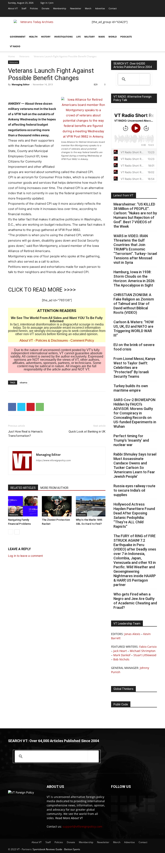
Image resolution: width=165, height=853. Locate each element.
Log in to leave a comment (25, 555)
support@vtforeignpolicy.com (82, 826)
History (46, 36)
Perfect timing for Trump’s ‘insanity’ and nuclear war (131, 440)
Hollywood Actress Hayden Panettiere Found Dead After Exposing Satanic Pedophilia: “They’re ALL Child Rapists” (134, 515)
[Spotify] (127, 14)
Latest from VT (123, 195)
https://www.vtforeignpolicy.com (53, 460)
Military (89, 36)
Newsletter (75, 8)
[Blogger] (88, 14)
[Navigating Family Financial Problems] (23, 506)
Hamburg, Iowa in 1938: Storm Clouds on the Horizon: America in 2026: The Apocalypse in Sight (134, 278)
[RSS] (121, 14)
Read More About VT (69, 818)
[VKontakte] (141, 14)
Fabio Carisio (148, 647)
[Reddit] (107, 14)
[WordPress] (147, 14)
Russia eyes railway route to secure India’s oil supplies (134, 490)
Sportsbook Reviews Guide (47, 849)
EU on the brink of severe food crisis (134, 347)
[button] (152, 37)
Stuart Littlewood (144, 655)
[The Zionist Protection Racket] (56, 506)
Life (78, 36)
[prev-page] (10, 531)
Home (11, 56)
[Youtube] (154, 14)
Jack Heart (120, 651)
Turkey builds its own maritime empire (130, 388)
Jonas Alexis (132, 634)
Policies (34, 8)
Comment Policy (82, 340)
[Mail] (101, 14)
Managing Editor (21, 84)
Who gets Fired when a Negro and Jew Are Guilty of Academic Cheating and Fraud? (135, 601)
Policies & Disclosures (52, 340)
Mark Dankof (121, 655)
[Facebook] (94, 14)
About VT (13, 8)
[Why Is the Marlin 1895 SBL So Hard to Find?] (90, 506)
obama (23, 382)
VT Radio (15, 46)
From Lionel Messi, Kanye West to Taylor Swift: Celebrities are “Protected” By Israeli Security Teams (134, 368)
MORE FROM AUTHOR (54, 487)
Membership (59, 8)
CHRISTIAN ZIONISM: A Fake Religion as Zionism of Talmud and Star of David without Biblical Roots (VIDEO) (133, 304)
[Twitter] (134, 14)
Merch (88, 8)
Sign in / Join (47, 2)
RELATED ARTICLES (23, 487)
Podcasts (126, 36)
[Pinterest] (31, 407)
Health (33, 36)
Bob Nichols (121, 659)
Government (17, 36)
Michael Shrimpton (143, 651)
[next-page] (17, 531)
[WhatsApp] (40, 407)
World (112, 36)
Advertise (100, 8)
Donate (45, 8)
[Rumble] (114, 14)
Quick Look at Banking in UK (87, 431)
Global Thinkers (123, 688)
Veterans (24, 56)
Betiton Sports (72, 849)
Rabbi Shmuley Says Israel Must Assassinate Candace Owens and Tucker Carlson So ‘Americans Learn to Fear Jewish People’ (134, 465)
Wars (101, 36)
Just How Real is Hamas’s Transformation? (25, 434)
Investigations (63, 36)
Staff (24, 8)
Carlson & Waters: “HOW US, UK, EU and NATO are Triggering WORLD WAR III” (133, 328)
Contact (113, 8)
